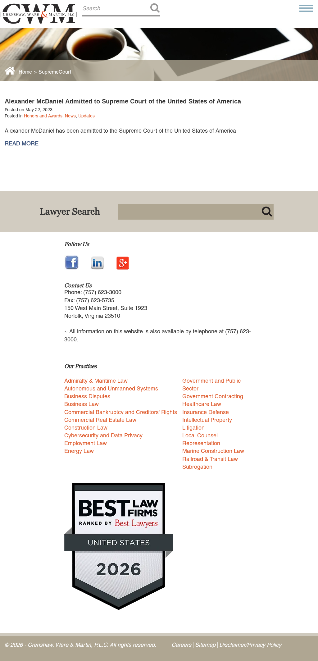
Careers (181, 644)
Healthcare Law (201, 404)
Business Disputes (87, 396)
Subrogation (197, 466)
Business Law (81, 404)
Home (25, 72)
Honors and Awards (43, 115)
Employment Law (85, 443)
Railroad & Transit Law (210, 459)
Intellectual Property (207, 420)
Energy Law (79, 451)
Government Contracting (212, 396)
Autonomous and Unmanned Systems (111, 388)
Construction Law (85, 427)
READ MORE (22, 143)
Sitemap (205, 644)
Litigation (193, 427)
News (70, 115)
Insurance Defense (205, 412)
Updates (86, 115)
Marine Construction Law (213, 451)
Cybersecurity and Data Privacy (103, 435)
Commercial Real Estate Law (100, 420)
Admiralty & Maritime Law (96, 380)
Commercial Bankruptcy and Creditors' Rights (120, 412)
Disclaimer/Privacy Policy (250, 644)
